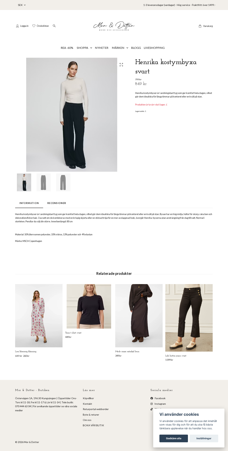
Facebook (159, 398)
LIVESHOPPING (154, 47)
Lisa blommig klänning (25, 351)
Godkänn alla (173, 438)
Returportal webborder (96, 409)
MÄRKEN (118, 47)
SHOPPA (82, 47)
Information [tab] (29, 203)
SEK (20, 4)
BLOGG (136, 47)
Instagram (160, 403)
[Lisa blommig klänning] (39, 315)
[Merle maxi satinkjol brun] (139, 315)
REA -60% (67, 47)
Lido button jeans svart (175, 356)
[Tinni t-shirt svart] (89, 306)
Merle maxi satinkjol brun (127, 351)
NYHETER (101, 47)
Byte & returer (91, 414)
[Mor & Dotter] (114, 26)
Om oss (87, 419)
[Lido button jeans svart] (189, 317)
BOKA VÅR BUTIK (93, 425)
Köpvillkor (88, 398)
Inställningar (203, 438)
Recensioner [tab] (56, 203)
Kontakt (87, 403)
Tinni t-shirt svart (73, 333)
